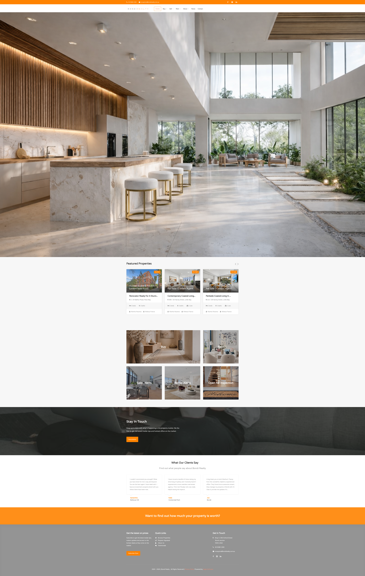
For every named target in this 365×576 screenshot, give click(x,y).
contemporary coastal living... (181, 296)
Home (158, 9)
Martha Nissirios (136, 311)
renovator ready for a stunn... (143, 296)
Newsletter (132, 439)
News (193, 9)
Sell (170, 9)
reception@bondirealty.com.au (150, 2)
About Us (161, 543)
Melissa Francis (150, 311)
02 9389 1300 (132, 2)
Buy (164, 9)
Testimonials (162, 545)
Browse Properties (164, 538)
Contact (200, 9)
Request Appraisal (164, 540)
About (185, 9)
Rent (177, 9)
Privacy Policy (189, 569)
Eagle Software (208, 569)
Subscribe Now (133, 553)
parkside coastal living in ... (218, 296)
